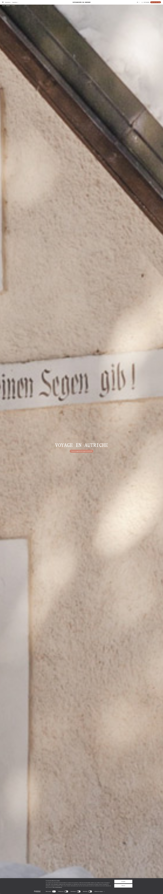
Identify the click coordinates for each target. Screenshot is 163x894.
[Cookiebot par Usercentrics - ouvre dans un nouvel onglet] (37, 891)
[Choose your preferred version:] (138, 2)
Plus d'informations (57, 887)
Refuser (123, 885)
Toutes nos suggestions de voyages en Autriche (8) (81, 451)
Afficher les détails (98, 891)
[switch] (66, 891)
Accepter (123, 881)
